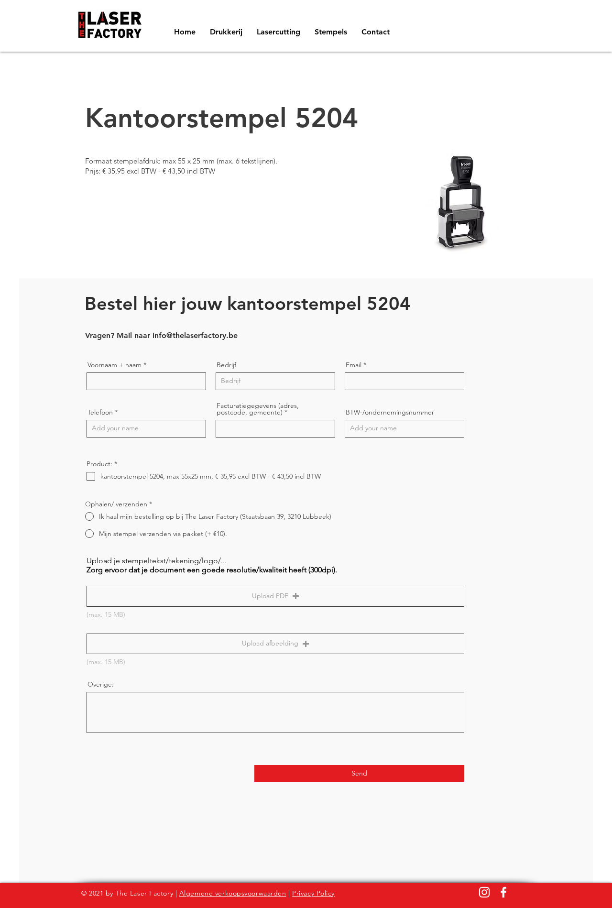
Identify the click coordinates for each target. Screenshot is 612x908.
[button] (275, 596)
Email (353, 364)
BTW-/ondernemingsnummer (390, 412)
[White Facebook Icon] (503, 892)
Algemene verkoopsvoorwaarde (230, 893)
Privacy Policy (313, 893)
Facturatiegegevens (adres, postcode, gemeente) (258, 409)
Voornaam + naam (114, 364)
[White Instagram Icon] (484, 892)
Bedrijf (226, 364)
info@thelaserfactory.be (195, 335)
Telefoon (100, 412)
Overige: (100, 684)
